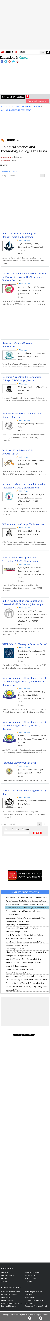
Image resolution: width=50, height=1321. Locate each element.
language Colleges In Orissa (17, 945)
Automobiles (29, 1303)
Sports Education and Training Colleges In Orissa (25, 976)
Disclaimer (29, 1281)
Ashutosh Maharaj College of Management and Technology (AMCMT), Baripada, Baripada (24, 725)
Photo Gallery (30, 1297)
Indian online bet (7, 1300)
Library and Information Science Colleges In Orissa (26, 952)
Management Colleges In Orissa (18, 955)
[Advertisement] (25, 25)
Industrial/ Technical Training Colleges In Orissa (25, 942)
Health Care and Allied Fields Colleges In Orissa (25, 935)
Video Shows (5, 1297)
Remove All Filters (9, 171)
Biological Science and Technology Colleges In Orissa (27, 908)
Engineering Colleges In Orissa (18, 925)
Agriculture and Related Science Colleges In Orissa (26, 901)
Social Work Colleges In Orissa (18, 973)
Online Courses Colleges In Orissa (19, 969)
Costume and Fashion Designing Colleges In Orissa (26, 918)
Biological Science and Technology (16, 110)
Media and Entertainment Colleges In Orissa (23, 962)
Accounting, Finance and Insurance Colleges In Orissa (27, 897)
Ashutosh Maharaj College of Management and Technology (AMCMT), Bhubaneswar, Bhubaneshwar (24, 681)
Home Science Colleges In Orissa (19, 938)
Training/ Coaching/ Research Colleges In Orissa (25, 983)
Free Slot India (30, 1278)
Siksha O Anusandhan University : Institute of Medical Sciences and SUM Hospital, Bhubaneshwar (24, 277)
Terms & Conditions (32, 1272)
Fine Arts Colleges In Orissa (17, 931)
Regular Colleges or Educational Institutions (20, 107)
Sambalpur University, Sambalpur (19, 762)
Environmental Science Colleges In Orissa (22, 928)
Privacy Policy (30, 1275)
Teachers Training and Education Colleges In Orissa (26, 979)
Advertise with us (7, 1275)
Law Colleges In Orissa (15, 949)
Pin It (19, 140)
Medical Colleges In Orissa (16, 966)
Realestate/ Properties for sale (36, 1306)
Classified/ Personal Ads (34, 1300)
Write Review (24, 240)
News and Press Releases (10, 1291)
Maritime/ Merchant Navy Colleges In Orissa (23, 959)
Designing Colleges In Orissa (17, 921)
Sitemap (4, 1281)
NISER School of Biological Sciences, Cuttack (25, 644)
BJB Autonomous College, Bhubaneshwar (23, 524)
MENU (5, 165)
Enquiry (4, 1278)
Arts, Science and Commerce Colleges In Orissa (24, 904)
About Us (4, 1272)
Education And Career (9, 1294)
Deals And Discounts (8, 1306)
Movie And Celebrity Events (11, 1303)
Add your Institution (37, 101)
